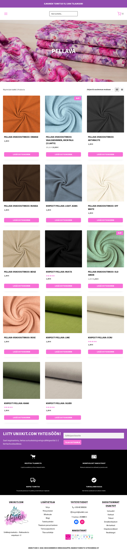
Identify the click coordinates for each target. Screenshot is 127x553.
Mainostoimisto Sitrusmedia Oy (85, 548)
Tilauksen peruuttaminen (48, 525)
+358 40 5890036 (80, 507)
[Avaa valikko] (6, 13)
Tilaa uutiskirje (47, 532)
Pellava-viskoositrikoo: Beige (20, 271)
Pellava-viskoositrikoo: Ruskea (21, 206)
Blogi (48, 518)
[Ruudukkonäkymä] (117, 90)
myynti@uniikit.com (80, 512)
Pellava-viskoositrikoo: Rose (20, 337)
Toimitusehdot (47, 521)
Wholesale (48, 514)
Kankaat (111, 514)
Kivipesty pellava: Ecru (100, 337)
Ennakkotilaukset (110, 522)
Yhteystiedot (48, 511)
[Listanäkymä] (122, 90)
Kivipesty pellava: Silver (59, 403)
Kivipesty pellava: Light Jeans (62, 206)
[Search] (74, 13)
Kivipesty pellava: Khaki (16, 403)
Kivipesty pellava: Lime (58, 337)
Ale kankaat (110, 525)
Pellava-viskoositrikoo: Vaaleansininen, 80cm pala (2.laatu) (59, 140)
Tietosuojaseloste (48, 529)
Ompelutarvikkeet (111, 529)
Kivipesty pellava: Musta (59, 271)
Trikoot (111, 518)
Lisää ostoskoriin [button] (21, 154)
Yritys (48, 507)
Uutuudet (111, 511)
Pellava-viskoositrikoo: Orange (21, 137)
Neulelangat (110, 532)
